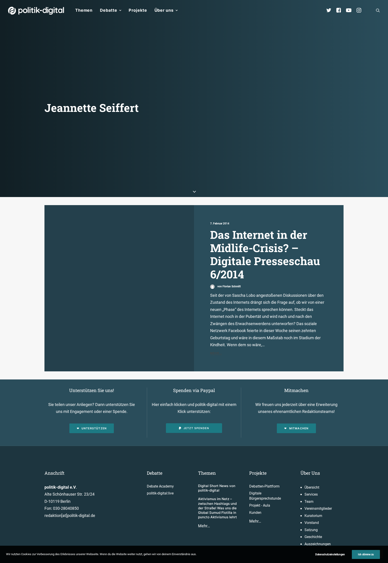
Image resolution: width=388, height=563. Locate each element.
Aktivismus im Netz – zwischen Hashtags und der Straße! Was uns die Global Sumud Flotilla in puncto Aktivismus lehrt (217, 508)
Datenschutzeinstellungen (330, 554)
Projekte (138, 10)
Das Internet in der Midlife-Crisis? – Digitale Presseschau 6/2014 (265, 254)
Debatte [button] (108, 10)
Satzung (311, 530)
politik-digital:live (160, 493)
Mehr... (216, 353)
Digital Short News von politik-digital (216, 488)
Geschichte (313, 537)
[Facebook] (340, 10)
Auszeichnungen (317, 544)
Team (308, 501)
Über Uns (310, 473)
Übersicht (311, 487)
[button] (378, 10)
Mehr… (204, 525)
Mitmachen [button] (299, 428)
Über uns (164, 10)
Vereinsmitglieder (318, 508)
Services (311, 494)
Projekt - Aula (259, 505)
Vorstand (311, 523)
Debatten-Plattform (264, 486)
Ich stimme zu (366, 554)
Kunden (255, 512)
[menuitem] (84, 10)
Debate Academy (160, 486)
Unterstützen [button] (94, 428)
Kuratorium (313, 516)
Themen (84, 10)
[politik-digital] (36, 11)
